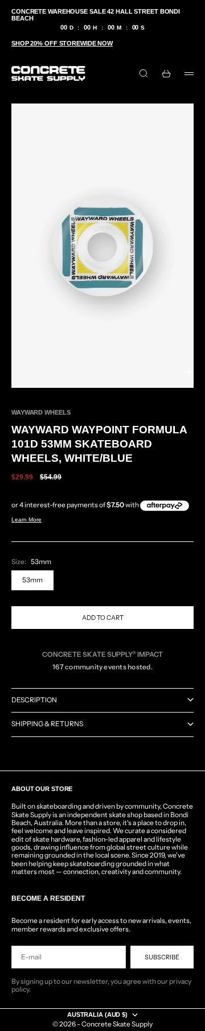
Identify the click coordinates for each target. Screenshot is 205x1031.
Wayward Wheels (40, 412)
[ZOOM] (189, 372)
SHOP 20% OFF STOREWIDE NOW (62, 43)
